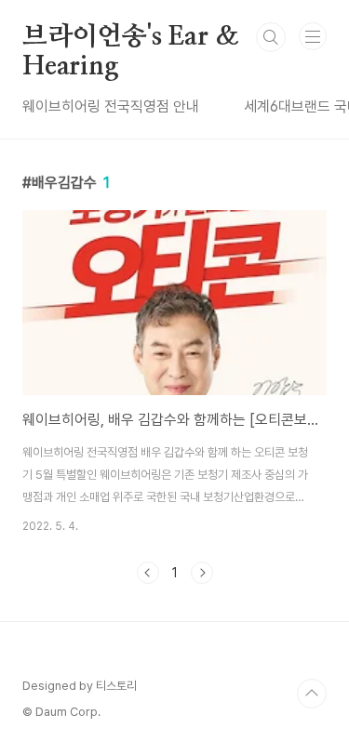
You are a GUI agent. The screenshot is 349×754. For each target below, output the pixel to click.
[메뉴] (313, 36)
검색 (271, 37)
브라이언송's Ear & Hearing (130, 38)
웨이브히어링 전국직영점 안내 (110, 106)
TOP (312, 693)
